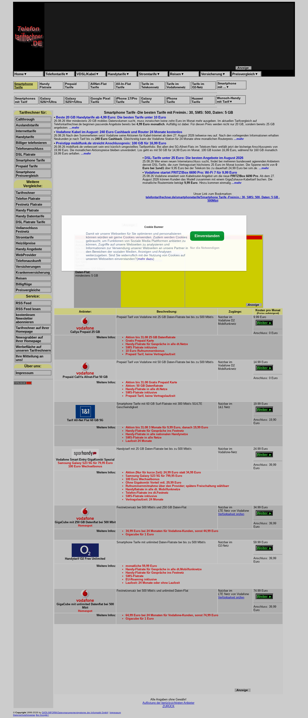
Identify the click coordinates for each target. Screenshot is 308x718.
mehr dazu (145, 259)
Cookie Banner (153, 226)
